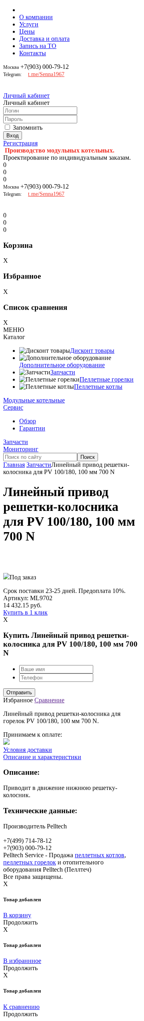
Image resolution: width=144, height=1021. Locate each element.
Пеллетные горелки (107, 379)
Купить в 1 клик (25, 612)
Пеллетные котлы (98, 386)
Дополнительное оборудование (62, 365)
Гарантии (32, 428)
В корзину (17, 915)
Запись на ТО (37, 45)
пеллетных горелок (29, 862)
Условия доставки (27, 749)
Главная (14, 464)
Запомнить (27, 127)
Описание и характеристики (42, 757)
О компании (36, 17)
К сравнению (21, 1006)
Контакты (32, 53)
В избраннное (22, 960)
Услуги (28, 24)
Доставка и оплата (44, 38)
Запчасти (62, 372)
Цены (27, 31)
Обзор (27, 421)
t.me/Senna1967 (46, 74)
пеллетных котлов (99, 855)
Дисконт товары (92, 350)
